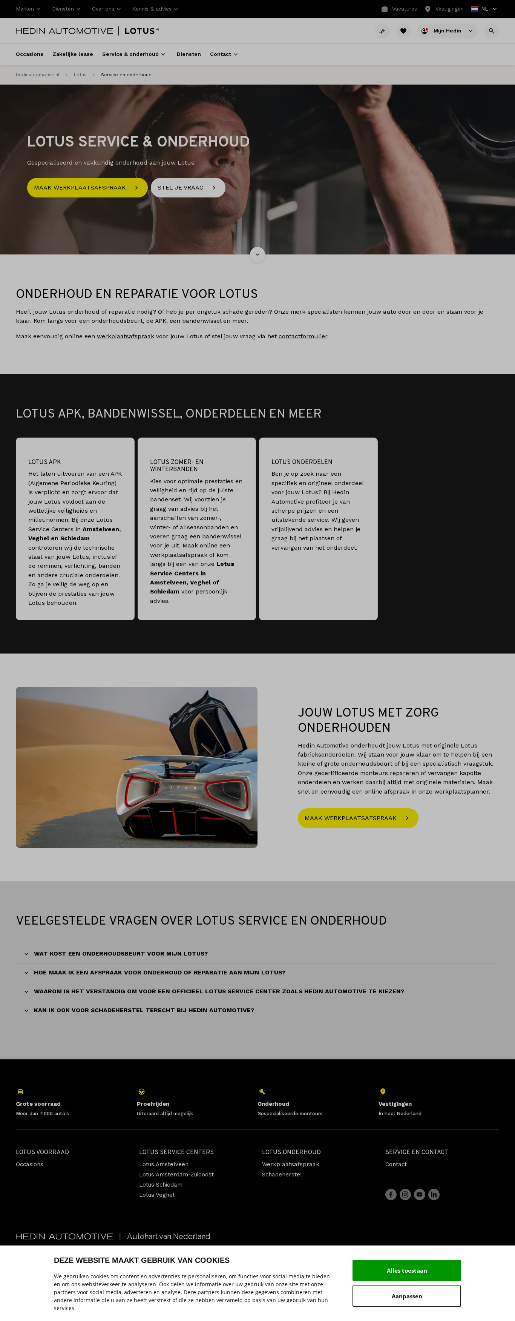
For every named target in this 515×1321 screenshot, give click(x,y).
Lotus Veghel (157, 1195)
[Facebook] (391, 1194)
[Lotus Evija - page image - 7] (137, 767)
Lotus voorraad (42, 1152)
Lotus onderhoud (291, 1152)
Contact (396, 1164)
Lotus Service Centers (176, 1152)
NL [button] (480, 10)
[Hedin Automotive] (64, 31)
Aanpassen (407, 1296)
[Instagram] (405, 1194)
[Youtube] (419, 1194)
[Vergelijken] (382, 30)
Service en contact (416, 1152)
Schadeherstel (282, 1174)
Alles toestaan (407, 1270)
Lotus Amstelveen (164, 1164)
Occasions (29, 1164)
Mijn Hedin (448, 30)
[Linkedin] (434, 1194)
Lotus (80, 74)
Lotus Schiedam (160, 1184)
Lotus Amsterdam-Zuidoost (176, 1174)
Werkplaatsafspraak (290, 1164)
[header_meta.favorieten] (403, 30)
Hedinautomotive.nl (38, 74)
